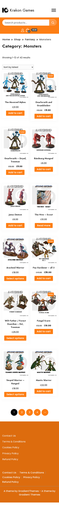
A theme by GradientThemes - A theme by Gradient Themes (29, 492)
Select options (15, 278)
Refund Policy (10, 459)
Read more (43, 225)
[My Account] (22, 30)
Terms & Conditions (14, 441)
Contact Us (9, 435)
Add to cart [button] (15, 113)
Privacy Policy (10, 453)
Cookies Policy (10, 447)
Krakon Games (22, 10)
